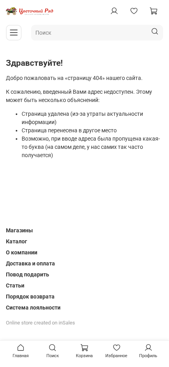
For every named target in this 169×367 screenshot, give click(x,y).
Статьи (15, 285)
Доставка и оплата (30, 263)
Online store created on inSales (40, 323)
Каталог (16, 241)
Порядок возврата (30, 296)
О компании (21, 252)
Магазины (19, 230)
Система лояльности (33, 307)
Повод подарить (27, 274)
